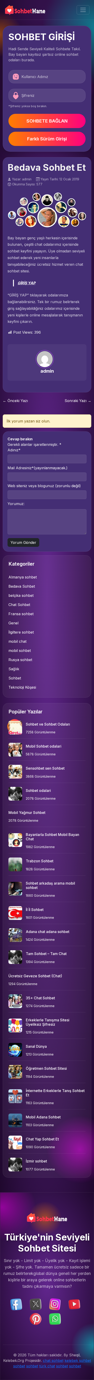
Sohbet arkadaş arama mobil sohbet (50, 885)
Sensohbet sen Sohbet (45, 768)
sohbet (19, 1366)
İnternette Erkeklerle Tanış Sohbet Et (55, 1092)
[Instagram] (55, 1304)
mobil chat (17, 641)
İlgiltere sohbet (21, 632)
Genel (13, 623)
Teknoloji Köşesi (22, 687)
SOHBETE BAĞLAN (47, 121)
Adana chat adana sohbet (47, 931)
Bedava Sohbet (21, 586)
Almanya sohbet (22, 577)
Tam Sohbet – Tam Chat (46, 953)
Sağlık (13, 669)
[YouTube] (74, 1304)
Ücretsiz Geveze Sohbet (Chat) (35, 976)
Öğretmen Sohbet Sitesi (46, 1068)
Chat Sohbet (19, 604)
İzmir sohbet (36, 1161)
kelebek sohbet (78, 1360)
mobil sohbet (19, 650)
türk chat (47, 1366)
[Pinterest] (35, 1318)
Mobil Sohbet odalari (43, 746)
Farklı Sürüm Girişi (47, 139)
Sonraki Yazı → (78, 400)
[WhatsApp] (55, 1318)
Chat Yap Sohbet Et (42, 1139)
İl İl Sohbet (35, 909)
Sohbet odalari (38, 790)
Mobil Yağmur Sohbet (26, 812)
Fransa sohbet (21, 614)
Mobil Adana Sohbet (43, 1117)
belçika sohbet (21, 595)
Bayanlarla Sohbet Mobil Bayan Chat (52, 836)
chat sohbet (53, 1360)
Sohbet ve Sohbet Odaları (48, 724)
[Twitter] (35, 1304)
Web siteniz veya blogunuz (44, 485)
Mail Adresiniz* (38, 468)
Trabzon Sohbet (39, 861)
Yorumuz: (16, 503)
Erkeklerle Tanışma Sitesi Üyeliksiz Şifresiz (47, 1022)
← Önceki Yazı (15, 400)
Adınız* (14, 450)
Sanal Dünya (36, 1046)
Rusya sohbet (20, 659)
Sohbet (14, 678)
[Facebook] (16, 1304)
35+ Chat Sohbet (40, 998)
